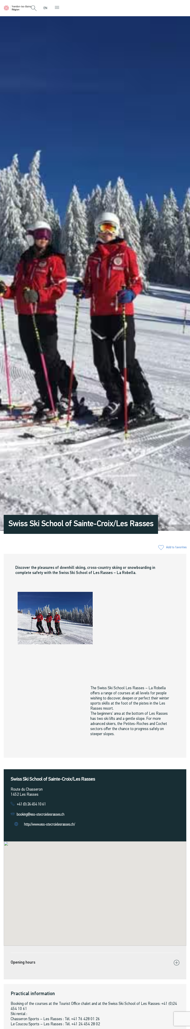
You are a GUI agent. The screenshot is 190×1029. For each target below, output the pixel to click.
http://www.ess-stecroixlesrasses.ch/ (49, 825)
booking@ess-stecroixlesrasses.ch (40, 815)
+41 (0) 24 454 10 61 (31, 804)
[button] (34, 8)
